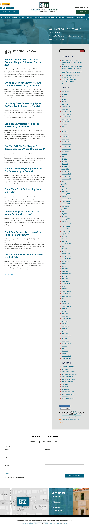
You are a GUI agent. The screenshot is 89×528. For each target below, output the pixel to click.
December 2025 (66, 111)
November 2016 (66, 291)
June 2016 (64, 298)
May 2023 (64, 186)
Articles (78, 17)
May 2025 (64, 129)
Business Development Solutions (52, 523)
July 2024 (64, 154)
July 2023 (64, 181)
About (6, 17)
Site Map (31, 523)
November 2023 (66, 174)
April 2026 (65, 101)
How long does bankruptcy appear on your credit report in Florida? (23, 104)
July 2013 (64, 328)
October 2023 (66, 176)
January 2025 (65, 139)
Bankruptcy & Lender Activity (70, 374)
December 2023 (66, 171)
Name (7, 449)
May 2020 (64, 249)
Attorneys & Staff (13, 17)
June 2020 (64, 246)
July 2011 (64, 346)
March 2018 (65, 278)
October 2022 (66, 204)
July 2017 (64, 286)
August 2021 (65, 234)
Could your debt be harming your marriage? (22, 190)
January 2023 (65, 196)
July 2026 (64, 94)
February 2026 (66, 106)
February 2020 (66, 254)
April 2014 (65, 321)
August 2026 (65, 91)
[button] (87, 518)
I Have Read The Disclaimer (16, 477)
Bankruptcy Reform (67, 376)
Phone (7, 465)
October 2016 (66, 293)
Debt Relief (65, 384)
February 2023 (66, 194)
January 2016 (65, 303)
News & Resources (70, 17)
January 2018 (65, 281)
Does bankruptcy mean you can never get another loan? (21, 213)
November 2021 (66, 226)
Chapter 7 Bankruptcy (68, 381)
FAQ (46, 17)
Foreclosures (65, 389)
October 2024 (66, 146)
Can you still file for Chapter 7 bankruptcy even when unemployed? (24, 147)
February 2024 (66, 166)
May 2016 (64, 301)
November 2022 (66, 201)
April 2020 (65, 251)
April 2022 (65, 216)
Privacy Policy (38, 523)
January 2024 (65, 169)
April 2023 (65, 189)
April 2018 (65, 276)
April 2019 (65, 268)
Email (7, 457)
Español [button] (10, 8)
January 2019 (65, 271)
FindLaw (65, 523)
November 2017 (66, 283)
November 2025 (66, 114)
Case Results (51, 17)
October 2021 (66, 229)
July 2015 (64, 308)
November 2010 (66, 358)
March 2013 (65, 333)
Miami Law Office (56, 502)
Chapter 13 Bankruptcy (10, 132)
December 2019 (66, 256)
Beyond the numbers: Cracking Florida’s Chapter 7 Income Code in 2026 (23, 62)
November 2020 (66, 244)
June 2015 (64, 311)
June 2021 (64, 239)
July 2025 (64, 124)
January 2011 (65, 353)
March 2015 (65, 313)
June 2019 (64, 266)
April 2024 (65, 161)
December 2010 (66, 356)
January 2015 (65, 316)
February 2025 (66, 136)
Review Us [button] (82, 12)
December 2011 (66, 343)
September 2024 (66, 149)
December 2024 (66, 141)
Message (47, 449)
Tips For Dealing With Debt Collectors (35, 17)
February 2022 (66, 219)
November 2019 (66, 258)
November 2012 (66, 336)
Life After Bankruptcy (68, 391)
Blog (82, 17)
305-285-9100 (82, 7)
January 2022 (65, 221)
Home (2, 17)
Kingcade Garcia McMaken (19, 69)
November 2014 (66, 318)
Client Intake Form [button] (9, 12)
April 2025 (65, 131)
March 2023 (65, 191)
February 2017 (66, 288)
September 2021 (66, 231)
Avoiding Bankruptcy (68, 366)
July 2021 (64, 236)
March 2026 (65, 104)
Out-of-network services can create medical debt (24, 256)
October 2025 (66, 116)
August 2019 (65, 261)
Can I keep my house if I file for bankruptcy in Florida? (21, 125)
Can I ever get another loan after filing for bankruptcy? (22, 233)
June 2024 (64, 156)
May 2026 (64, 99)
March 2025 (65, 134)
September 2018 (66, 273)
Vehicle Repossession (68, 398)
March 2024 (65, 164)
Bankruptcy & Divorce (68, 371)
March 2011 (65, 351)
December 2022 (66, 199)
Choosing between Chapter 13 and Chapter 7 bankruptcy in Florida (22, 84)
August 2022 (65, 206)
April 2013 (65, 331)
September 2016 (66, 296)
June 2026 (64, 96)
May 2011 (64, 348)
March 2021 (65, 241)
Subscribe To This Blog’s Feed (70, 419)
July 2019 (64, 263)
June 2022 (64, 211)
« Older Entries (8, 274)
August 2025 (65, 121)
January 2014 (65, 323)
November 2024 (66, 144)
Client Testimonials (60, 17)
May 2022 (64, 214)
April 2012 (65, 338)
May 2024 (64, 159)
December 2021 (66, 224)
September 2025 (66, 119)
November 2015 (66, 306)
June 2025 (64, 126)
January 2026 (65, 109)
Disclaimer (7, 473)
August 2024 (65, 151)
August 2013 (65, 326)
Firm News (37, 261)
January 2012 (65, 341)
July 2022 (64, 209)
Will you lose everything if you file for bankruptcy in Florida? (23, 170)
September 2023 (66, 179)
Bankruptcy (21, 17)
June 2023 (64, 184)
